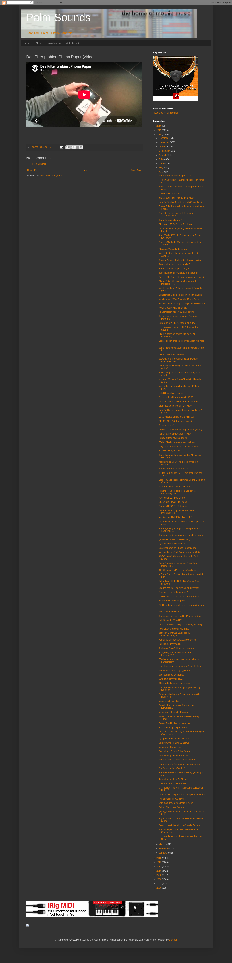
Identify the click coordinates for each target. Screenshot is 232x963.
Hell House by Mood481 (171, 644)
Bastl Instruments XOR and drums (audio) (179, 273)
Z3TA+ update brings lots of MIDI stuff (177, 417)
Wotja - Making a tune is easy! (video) (177, 442)
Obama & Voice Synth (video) (173, 249)
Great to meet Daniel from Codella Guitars (179, 825)
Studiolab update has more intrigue (176, 803)
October (163, 146)
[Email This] (67, 147)
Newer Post (33, 170)
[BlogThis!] (70, 147)
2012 (159, 862)
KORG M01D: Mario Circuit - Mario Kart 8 (179, 596)
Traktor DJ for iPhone (169, 193)
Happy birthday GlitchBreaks (173, 438)
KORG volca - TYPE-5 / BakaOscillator (177, 570)
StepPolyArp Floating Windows (174, 743)
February (163, 848)
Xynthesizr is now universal (172, 543)
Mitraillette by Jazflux (169, 701)
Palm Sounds (58, 17)
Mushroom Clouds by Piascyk (173, 712)
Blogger (173, 940)
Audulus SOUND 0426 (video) (173, 506)
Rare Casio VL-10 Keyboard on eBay (177, 323)
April (161, 172)
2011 (159, 866)
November (164, 142)
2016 (159, 126)
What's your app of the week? (173, 783)
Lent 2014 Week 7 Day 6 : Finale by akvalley (180, 624)
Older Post (136, 170)
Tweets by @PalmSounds (165, 113)
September (164, 151)
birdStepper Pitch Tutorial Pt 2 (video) (177, 198)
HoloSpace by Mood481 (171, 620)
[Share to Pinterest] (81, 147)
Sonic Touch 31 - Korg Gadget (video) (177, 759)
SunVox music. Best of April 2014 (175, 175)
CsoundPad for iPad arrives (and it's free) (179, 588)
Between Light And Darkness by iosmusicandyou (174, 634)
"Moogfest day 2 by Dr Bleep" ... (174, 779)
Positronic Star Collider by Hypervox (176, 648)
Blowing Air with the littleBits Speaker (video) (180, 260)
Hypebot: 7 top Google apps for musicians (179, 764)
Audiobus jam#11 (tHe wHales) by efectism (180, 666)
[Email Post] (61, 147)
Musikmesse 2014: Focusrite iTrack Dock (179, 299)
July (161, 159)
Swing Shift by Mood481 (171, 679)
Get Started (72, 42)
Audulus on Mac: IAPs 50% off (173, 468)
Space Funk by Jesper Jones (173, 727)
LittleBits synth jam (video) (171, 393)
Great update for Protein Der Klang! (176, 406)
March (162, 844)
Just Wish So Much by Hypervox (174, 670)
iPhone (55, 33)
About (39, 42)
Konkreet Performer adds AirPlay (175, 434)
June (161, 163)
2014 (159, 134)
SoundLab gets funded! (170, 220)
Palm (44, 33)
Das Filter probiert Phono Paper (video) (178, 548)
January (163, 853)
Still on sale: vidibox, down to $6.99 (176, 397)
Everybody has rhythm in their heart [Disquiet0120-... (176, 653)
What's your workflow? (170, 611)
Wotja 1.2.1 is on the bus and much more (179, 446)
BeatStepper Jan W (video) (172, 768)
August (162, 155)
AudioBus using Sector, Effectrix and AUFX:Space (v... (176, 214)
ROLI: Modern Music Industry (173, 308)
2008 (159, 879)
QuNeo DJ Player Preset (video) (174, 539)
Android (67, 33)
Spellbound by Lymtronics (171, 675)
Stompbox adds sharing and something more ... (182, 535)
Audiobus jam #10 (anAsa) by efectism (177, 640)
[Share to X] (74, 147)
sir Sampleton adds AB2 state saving (176, 312)
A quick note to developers (172, 600)
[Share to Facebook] (77, 147)
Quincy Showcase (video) (171, 807)
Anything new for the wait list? (173, 592)
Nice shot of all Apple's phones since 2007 (179, 552)
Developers (54, 42)
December (164, 138)
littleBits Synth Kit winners (171, 354)
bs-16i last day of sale (169, 450)
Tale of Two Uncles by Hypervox (174, 723)
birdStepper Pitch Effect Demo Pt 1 (175, 517)
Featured (33, 33)
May (161, 167)
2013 (159, 858)
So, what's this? (166, 425)
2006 (159, 888)
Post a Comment (39, 164)
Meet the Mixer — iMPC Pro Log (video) (178, 401)
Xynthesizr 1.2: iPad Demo (172, 498)
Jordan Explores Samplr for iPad (174, 486)
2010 (159, 871)
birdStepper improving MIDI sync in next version (182, 303)
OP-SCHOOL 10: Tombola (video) (175, 421)
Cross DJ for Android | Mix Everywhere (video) (181, 277)
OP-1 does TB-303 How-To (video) (175, 224)
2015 (159, 130)
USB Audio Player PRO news (173, 502)
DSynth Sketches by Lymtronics (174, 683)
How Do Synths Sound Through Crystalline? (180, 202)
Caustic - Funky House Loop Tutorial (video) (180, 429)
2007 (159, 883)
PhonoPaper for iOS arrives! (172, 799)
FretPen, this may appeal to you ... (175, 268)
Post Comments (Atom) (51, 175)
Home (26, 42)
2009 (159, 875)
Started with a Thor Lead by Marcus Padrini (180, 616)
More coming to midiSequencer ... (175, 755)
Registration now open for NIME (174, 264)
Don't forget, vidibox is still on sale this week (180, 295)
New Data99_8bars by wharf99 (174, 629)
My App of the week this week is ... (175, 738)
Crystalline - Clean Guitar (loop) (174, 751)
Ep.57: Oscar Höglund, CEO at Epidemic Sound (182, 794)
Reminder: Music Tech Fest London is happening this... (177, 492)
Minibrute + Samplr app (170, 747)
